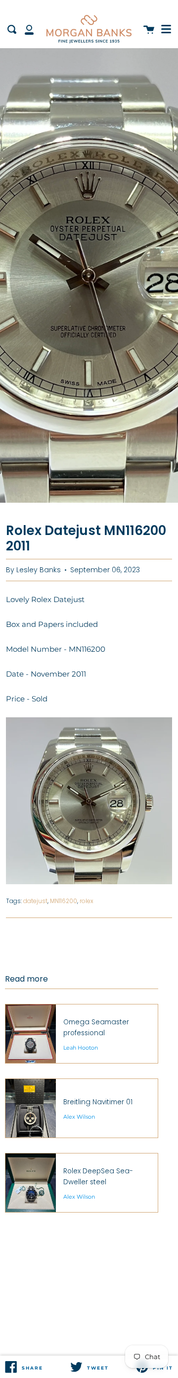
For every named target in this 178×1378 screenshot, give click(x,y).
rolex (86, 901)
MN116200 (63, 901)
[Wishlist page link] (11, 5)
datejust (35, 901)
